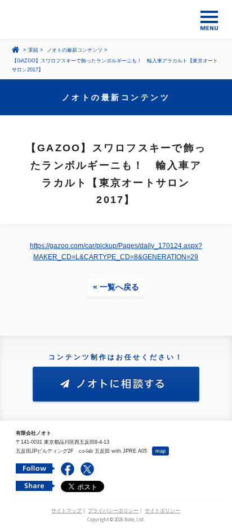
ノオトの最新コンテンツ (74, 50)
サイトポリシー (162, 510)
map (160, 451)
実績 (33, 50)
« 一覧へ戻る (116, 286)
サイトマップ (66, 510)
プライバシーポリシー (113, 510)
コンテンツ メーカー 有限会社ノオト (116, 19)
